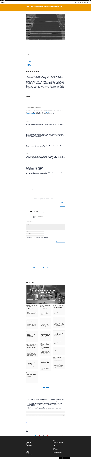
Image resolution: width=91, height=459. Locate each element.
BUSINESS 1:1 (28, 441)
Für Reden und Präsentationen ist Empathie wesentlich (58, 360)
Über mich (85, 2)
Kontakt (87, 2)
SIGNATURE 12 (28, 443)
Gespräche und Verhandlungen (30, 446)
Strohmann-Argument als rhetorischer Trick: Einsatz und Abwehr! (31, 375)
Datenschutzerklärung (32, 239)
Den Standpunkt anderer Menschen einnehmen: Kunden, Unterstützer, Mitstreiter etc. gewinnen (45, 348)
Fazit (27, 62)
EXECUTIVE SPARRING (29, 442)
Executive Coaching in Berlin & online (31, 260)
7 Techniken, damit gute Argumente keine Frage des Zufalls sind (45, 291)
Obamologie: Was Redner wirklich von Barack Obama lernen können (35, 265)
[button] (28, 435)
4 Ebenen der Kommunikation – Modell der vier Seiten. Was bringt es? (59, 334)
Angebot (78, 2)
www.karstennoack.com (59, 452)
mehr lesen (45, 297)
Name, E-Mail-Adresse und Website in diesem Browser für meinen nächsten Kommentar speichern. (39, 237)
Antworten (62, 197)
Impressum (28, 453)
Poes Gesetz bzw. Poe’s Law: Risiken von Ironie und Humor (45, 308)
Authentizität (28, 60)
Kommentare (28, 64)
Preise (80, 2)
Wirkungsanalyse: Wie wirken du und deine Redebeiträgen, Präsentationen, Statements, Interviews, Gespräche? (40, 261)
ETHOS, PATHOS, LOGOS (57, 349)
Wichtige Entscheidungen (29, 445)
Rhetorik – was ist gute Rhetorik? (31, 321)
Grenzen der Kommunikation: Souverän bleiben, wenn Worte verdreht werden (32, 347)
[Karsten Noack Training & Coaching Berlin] (55, 446)
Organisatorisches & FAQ (29, 450)
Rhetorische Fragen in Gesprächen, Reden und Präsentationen (58, 320)
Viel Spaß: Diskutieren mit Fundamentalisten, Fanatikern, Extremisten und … (31, 309)
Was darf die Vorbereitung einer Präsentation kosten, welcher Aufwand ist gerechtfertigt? (37, 267)
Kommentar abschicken (60, 241)
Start (75, 2)
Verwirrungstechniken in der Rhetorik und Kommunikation (31, 363)
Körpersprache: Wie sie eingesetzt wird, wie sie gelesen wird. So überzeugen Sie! (36, 266)
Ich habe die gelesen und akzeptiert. (34, 239)
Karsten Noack (35, 216)
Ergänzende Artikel (29, 65)
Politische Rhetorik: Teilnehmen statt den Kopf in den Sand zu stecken (45, 321)
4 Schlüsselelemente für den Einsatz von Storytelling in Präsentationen (45, 335)
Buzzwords (47, 112)
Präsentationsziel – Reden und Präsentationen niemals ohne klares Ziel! (45, 362)
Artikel (82, 2)
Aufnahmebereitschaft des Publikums (30, 113)
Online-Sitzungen (29, 451)
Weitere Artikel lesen (45, 387)
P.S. (27, 63)
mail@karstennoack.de (55, 449)
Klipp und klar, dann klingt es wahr (31, 61)
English (89, 0)
